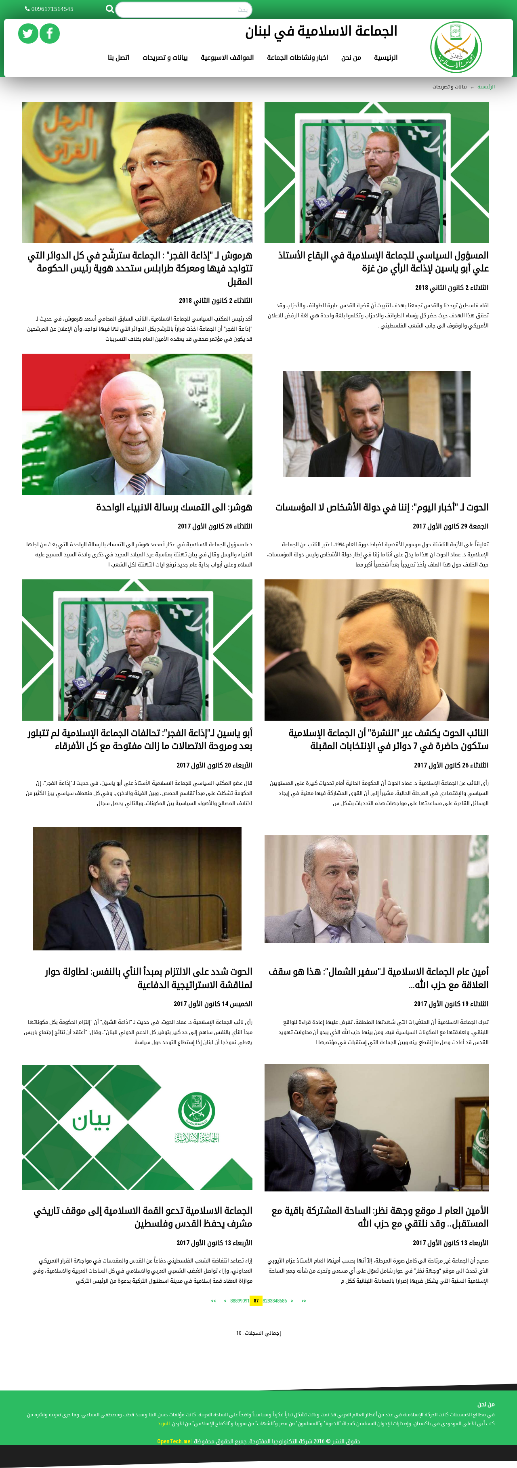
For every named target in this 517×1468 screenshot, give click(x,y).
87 (256, 1301)
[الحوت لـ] (377, 424)
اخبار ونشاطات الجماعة (297, 57)
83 (269, 1301)
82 (265, 1301)
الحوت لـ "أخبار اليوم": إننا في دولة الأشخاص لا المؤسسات (382, 507)
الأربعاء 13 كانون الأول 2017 (451, 1243)
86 (284, 1301)
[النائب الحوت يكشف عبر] (377, 653)
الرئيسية (386, 57)
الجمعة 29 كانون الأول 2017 (451, 526)
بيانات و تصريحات (165, 57)
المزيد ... (161, 1423)
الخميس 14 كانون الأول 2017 (213, 1004)
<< (303, 1301)
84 (274, 1301)
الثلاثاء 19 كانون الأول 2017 (451, 1004)
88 (232, 1301)
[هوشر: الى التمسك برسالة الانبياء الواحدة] (137, 458)
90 (242, 1301)
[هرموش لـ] (137, 178)
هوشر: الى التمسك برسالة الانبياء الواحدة (174, 507)
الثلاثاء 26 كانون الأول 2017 (215, 526)
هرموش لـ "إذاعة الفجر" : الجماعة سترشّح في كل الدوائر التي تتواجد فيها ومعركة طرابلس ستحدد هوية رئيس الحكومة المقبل (139, 268)
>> (213, 1301)
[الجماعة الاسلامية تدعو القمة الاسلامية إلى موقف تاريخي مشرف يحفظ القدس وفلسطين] (137, 1127)
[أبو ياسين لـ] (137, 694)
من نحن (351, 57)
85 (279, 1301)
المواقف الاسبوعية (227, 57)
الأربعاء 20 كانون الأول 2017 (214, 765)
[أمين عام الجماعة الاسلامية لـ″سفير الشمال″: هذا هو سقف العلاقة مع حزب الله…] (377, 888)
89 (237, 1301)
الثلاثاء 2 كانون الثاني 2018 (452, 288)
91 (247, 1301)
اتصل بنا (119, 57)
